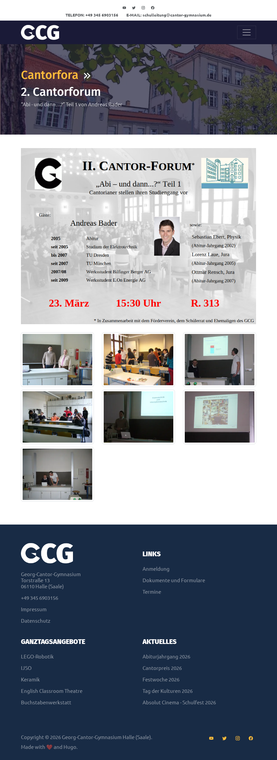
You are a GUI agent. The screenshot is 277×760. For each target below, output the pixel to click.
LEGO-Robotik (37, 656)
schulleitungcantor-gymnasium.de (168, 15)
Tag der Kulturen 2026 (168, 691)
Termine (152, 592)
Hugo (70, 747)
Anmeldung (156, 569)
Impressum (34, 609)
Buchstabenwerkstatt (46, 702)
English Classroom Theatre (51, 691)
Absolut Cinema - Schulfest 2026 (179, 702)
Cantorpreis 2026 (162, 668)
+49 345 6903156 (92, 15)
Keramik (30, 679)
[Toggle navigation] (246, 32)
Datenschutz (35, 621)
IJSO (26, 668)
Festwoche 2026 (161, 679)
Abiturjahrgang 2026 (166, 656)
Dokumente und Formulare (174, 580)
